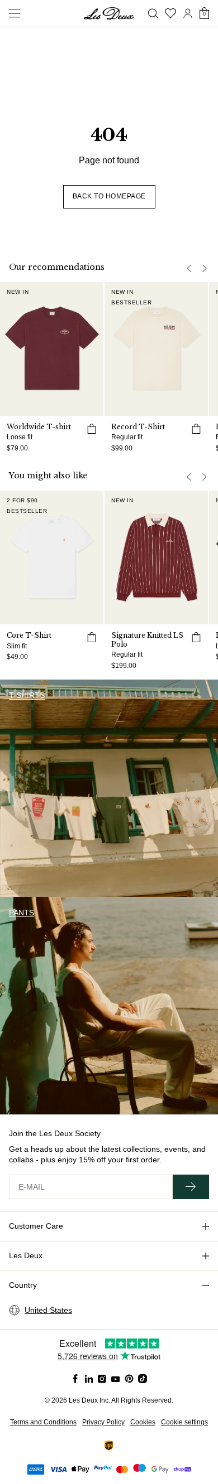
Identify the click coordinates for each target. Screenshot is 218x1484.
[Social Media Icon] (75, 1378)
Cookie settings (184, 1422)
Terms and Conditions (43, 1422)
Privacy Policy (103, 1422)
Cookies (142, 1422)
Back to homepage (109, 196)
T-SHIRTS (27, 695)
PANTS (21, 912)
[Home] (109, 13)
